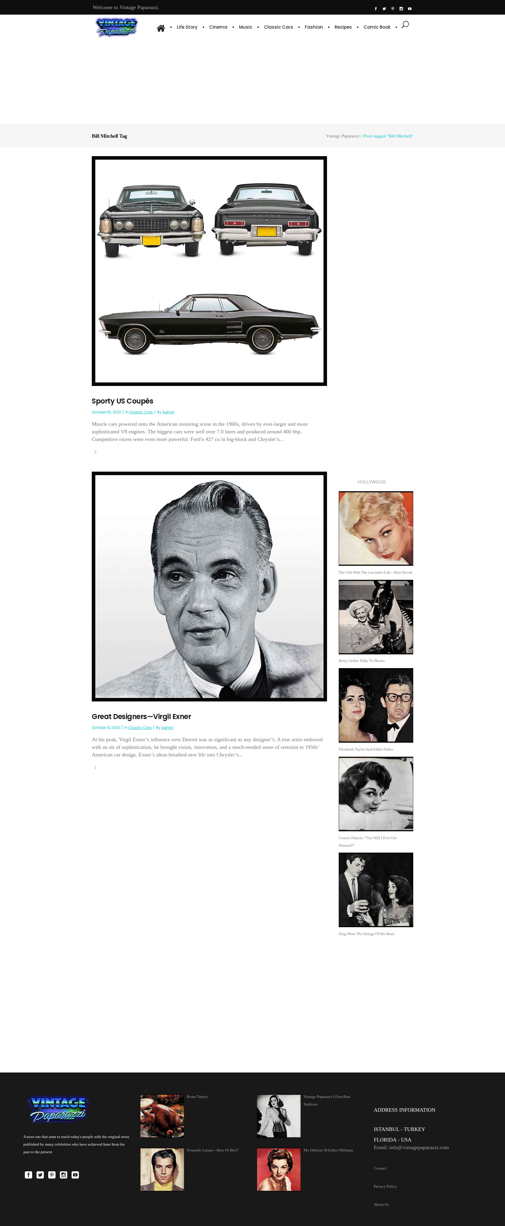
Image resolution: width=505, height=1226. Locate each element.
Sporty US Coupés (122, 401)
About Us (381, 1204)
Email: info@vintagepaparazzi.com (411, 1147)
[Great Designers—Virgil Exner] (209, 586)
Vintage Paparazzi (342, 136)
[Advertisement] (252, 80)
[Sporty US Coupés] (209, 270)
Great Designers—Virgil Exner (141, 716)
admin (168, 412)
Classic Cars (141, 412)
